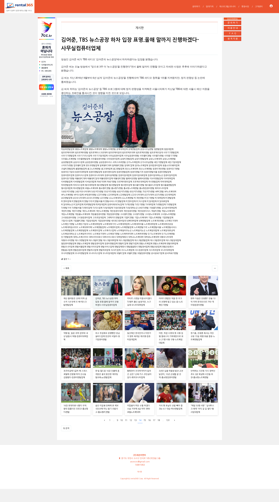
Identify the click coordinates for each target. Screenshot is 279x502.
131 (168, 420)
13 (135, 420)
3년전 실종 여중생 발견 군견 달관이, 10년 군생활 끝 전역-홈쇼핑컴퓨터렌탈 (171, 374)
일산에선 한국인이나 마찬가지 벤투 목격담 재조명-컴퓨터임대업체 (139, 336)
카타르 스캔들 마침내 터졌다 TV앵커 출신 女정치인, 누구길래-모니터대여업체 (139, 301)
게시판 (139, 472)
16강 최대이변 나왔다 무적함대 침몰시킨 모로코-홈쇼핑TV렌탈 (76, 409)
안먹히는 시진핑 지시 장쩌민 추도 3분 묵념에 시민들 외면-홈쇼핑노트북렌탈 (203, 374)
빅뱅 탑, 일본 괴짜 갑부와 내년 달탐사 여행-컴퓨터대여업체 (76, 336)
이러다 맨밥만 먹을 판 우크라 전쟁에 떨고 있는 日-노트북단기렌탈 (171, 301)
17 (154, 420)
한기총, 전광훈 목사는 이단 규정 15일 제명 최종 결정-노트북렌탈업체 (203, 336)
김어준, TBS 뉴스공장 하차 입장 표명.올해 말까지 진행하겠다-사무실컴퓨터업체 (106, 301)
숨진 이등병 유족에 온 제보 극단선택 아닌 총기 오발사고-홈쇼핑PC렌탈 (106, 409)
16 (149, 420)
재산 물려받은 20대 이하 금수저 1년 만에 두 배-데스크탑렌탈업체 (75, 301)
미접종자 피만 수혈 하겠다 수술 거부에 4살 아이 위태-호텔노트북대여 (138, 409)
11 (126, 420)
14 (140, 420)
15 (145, 420)
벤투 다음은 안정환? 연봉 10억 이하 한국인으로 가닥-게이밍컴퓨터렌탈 (203, 301)
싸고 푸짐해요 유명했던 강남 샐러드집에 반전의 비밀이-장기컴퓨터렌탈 (107, 336)
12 (131, 420)
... (114, 420)
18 (159, 420)
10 (121, 420)
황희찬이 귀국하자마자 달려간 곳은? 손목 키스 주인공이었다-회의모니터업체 (139, 374)
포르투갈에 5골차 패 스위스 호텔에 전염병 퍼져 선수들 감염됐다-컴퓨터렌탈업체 (75, 374)
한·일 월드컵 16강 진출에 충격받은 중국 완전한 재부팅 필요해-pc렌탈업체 (107, 374)
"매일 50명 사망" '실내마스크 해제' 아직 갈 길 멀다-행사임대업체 (202, 409)
